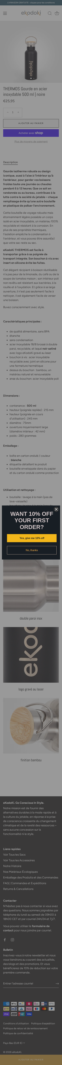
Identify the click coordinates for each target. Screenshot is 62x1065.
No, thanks (32, 550)
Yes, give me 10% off (32, 538)
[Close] (56, 509)
